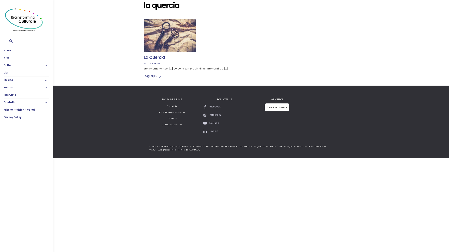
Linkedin (213, 131)
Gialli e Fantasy (152, 63)
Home (7, 50)
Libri (6, 72)
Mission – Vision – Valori (19, 109)
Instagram (215, 114)
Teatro (8, 87)
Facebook (214, 106)
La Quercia (154, 57)
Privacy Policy (12, 117)
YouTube (214, 122)
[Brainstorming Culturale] (24, 30)
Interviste (10, 95)
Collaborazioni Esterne (172, 112)
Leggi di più (150, 76)
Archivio (172, 118)
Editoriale (172, 106)
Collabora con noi (172, 124)
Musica (8, 80)
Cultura (9, 65)
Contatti (9, 102)
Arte (6, 58)
